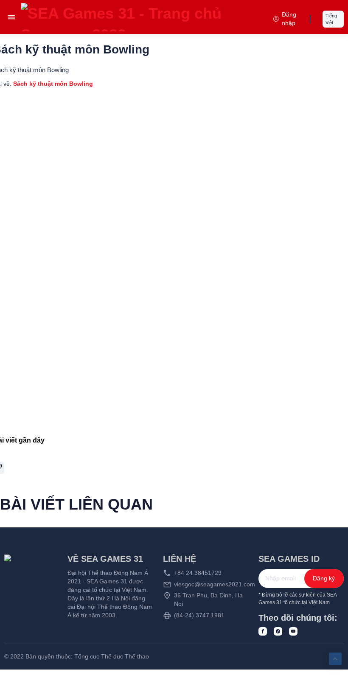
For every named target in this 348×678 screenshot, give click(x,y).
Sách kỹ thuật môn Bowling (53, 84)
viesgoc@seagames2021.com (214, 584)
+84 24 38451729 (198, 573)
